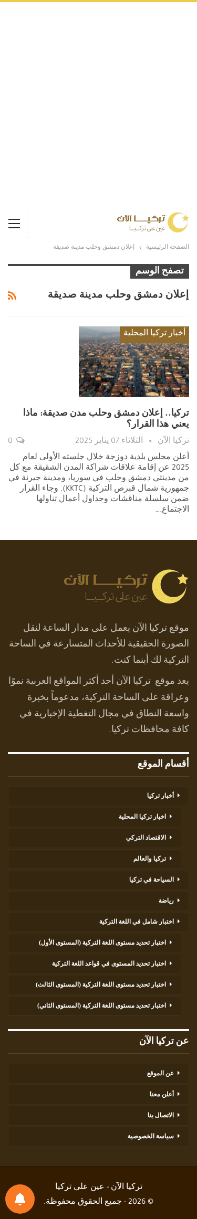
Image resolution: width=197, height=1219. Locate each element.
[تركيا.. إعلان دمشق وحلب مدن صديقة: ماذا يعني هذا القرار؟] (134, 361)
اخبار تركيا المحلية (142, 817)
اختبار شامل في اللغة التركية (136, 922)
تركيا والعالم (149, 859)
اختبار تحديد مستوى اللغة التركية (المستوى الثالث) (101, 985)
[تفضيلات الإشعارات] (20, 1199)
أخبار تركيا (160, 796)
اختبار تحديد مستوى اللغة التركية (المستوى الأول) (102, 943)
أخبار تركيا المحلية (154, 334)
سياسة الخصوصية (151, 1137)
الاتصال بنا (161, 1116)
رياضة (166, 901)
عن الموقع (160, 1074)
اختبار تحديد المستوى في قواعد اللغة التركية (109, 964)
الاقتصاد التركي (146, 838)
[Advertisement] (98, 105)
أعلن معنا (162, 1095)
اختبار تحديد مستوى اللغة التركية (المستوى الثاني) (101, 1006)
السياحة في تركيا (151, 880)
